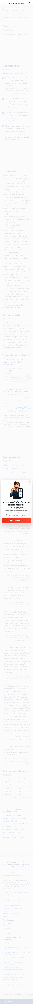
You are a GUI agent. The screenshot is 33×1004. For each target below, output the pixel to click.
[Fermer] (30, 481)
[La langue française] (16, 4)
